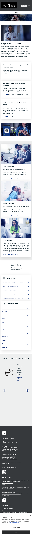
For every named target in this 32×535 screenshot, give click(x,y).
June (3, 325)
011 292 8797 (5, 463)
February (4, 311)
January (4, 307)
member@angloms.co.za (7, 483)
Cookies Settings (16, 527)
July (3, 329)
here (7, 94)
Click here (4, 467)
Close (16, 532)
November (4, 343)
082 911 (13, 456)
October (4, 340)
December (4, 347)
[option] (16, 391)
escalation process (12, 488)
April (3, 318)
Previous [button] (4, 390)
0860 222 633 (14, 447)
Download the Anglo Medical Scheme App (11, 494)
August (4, 333)
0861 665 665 (13, 450)
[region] (16, 524)
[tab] (16, 308)
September (5, 336)
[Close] (30, 515)
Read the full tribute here (20, 379)
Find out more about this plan (11, 178)
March (4, 315)
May (3, 322)
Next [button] (27, 390)
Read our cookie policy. (14, 522)
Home (16, 12)
